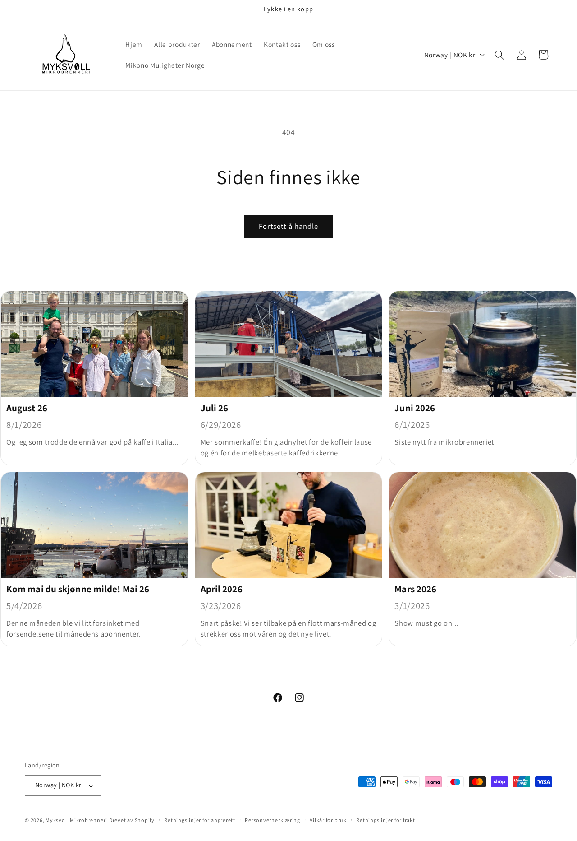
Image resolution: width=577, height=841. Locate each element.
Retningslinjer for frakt (385, 820)
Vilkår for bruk (328, 820)
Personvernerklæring (272, 820)
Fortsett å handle (289, 226)
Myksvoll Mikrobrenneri (76, 820)
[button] (499, 54)
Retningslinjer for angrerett (199, 820)
